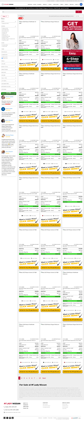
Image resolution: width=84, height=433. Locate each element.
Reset (4, 16)
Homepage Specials (46, 407)
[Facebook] (5, 418)
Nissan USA (25, 408)
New (5, 57)
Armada (5, 29)
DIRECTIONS (25, 406)
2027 (5, 46)
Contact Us (40, 417)
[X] (7, 418)
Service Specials (65, 407)
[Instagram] (10, 418)
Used (5, 58)
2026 (5, 45)
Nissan (6, 23)
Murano (5, 35)
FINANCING (25, 404)
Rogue (5, 37)
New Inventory (45, 404)
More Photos (29, 29)
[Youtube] (13, 418)
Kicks (5, 32)
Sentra (5, 40)
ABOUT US (25, 403)
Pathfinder (6, 36)
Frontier (6, 31)
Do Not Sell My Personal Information (63, 417)
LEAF (4, 33)
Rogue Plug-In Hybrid (9, 38)
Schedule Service (65, 405)
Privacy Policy (50, 417)
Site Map (55, 417)
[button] (81, 4)
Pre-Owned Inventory (46, 405)
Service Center (64, 404)
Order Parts (64, 408)
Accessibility (45, 417)
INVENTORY (45, 402)
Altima (5, 28)
